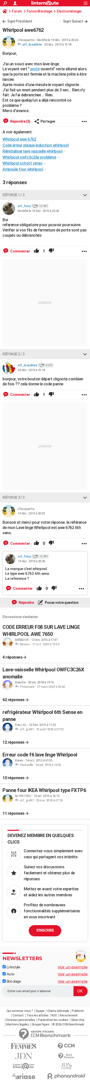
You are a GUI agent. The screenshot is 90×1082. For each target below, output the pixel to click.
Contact (18, 1015)
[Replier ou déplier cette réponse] (85, 195)
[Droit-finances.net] (66, 1056)
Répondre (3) (20, 121)
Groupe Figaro (41, 1024)
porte (35, 69)
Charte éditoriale (58, 1011)
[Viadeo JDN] (66, 1066)
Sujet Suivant (73, 21)
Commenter (20, 251)
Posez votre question (61, 603)
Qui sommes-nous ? (19, 1011)
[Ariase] (23, 1076)
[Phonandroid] (66, 1076)
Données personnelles (20, 1020)
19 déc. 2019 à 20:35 (31, 513)
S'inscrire (45, 930)
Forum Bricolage (39, 11)
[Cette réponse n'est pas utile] (51, 251)
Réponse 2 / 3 (13, 354)
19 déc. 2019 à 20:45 (31, 561)
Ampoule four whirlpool (22, 169)
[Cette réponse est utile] (36, 251)
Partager (48, 121)
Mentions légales (17, 1024)
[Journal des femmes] (23, 1046)
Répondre (26, 603)
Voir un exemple (73, 967)
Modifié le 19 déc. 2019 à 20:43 (38, 211)
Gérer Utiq (77, 1020)
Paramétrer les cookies (53, 1020)
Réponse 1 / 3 (13, 195)
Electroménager (69, 11)
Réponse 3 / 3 (13, 497)
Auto (10, 974)
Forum (17, 11)
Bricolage (13, 981)
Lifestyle (13, 967)
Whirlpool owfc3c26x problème (29, 157)
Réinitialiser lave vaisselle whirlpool (32, 151)
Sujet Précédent (19, 21)
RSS (54, 1015)
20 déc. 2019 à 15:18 (57, 44)
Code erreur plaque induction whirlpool (35, 145)
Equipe (40, 1011)
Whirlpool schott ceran (22, 163)
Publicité (78, 1011)
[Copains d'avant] (23, 1066)
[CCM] (66, 1046)
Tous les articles (37, 1015)
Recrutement (69, 1015)
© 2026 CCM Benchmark (68, 1024)
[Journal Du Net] (23, 1056)
